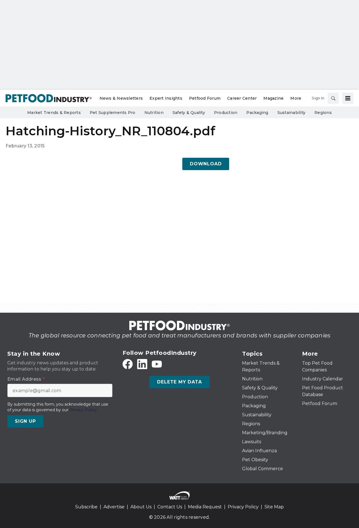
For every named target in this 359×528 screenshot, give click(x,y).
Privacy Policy (243, 506)
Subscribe (86, 506)
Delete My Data (179, 382)
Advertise (114, 506)
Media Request (205, 506)
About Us (140, 506)
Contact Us (169, 506)
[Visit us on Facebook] (128, 364)
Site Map (274, 506)
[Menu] (347, 98)
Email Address (26, 379)
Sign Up (25, 421)
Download (206, 163)
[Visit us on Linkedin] (142, 364)
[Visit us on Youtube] (157, 364)
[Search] (333, 98)
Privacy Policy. (84, 409)
